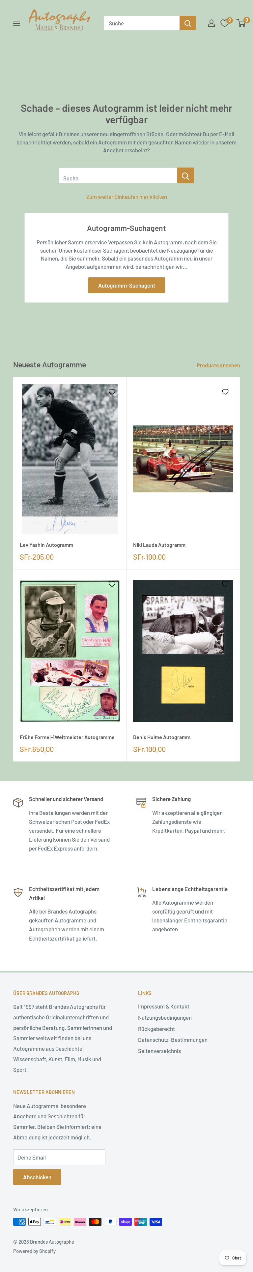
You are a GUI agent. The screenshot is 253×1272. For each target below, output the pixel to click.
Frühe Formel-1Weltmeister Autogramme (67, 737)
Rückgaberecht (156, 1028)
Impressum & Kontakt (163, 1006)
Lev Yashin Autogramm (46, 545)
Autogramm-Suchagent (126, 285)
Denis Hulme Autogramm (161, 737)
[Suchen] (188, 23)
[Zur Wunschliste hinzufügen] (112, 392)
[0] (241, 23)
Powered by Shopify (34, 1251)
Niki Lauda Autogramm (159, 545)
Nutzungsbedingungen (165, 1017)
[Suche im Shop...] (185, 175)
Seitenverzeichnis (159, 1050)
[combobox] (142, 23)
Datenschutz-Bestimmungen (173, 1039)
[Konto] (211, 23)
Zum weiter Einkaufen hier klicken (126, 196)
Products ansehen (219, 365)
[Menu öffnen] (16, 23)
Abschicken (37, 1177)
